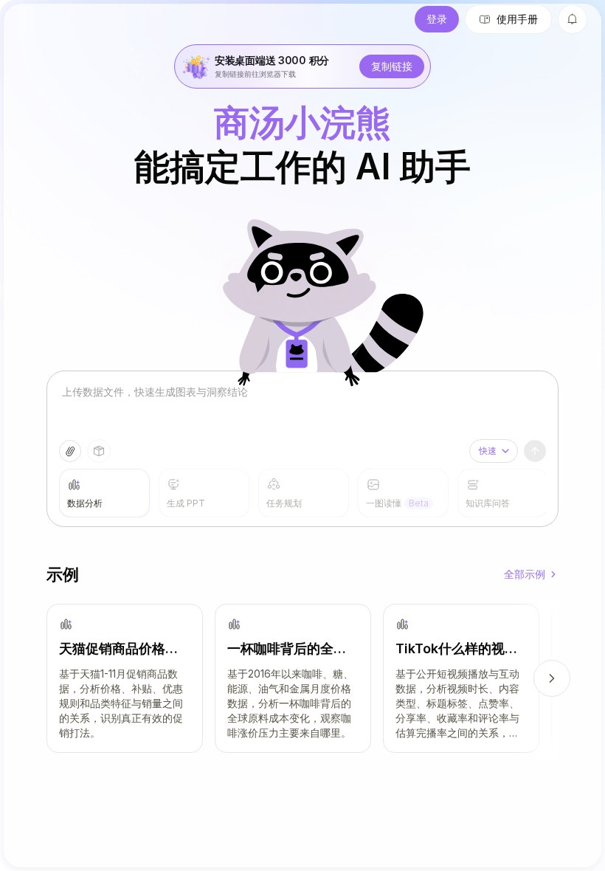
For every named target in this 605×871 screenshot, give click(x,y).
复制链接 (391, 66)
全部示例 (524, 574)
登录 (436, 19)
